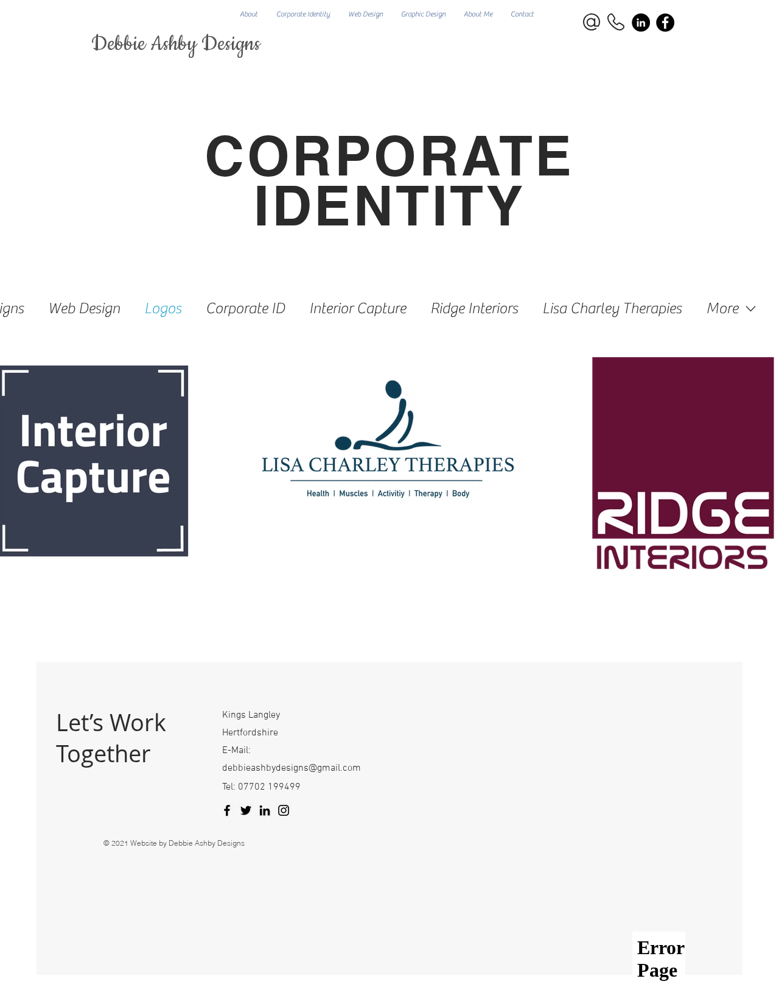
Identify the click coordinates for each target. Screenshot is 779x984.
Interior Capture (357, 308)
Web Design (84, 308)
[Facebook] (665, 22)
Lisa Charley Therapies (612, 308)
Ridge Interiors (474, 308)
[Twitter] (246, 810)
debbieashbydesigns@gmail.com (291, 768)
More (722, 308)
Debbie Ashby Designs (175, 44)
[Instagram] (283, 810)
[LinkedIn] (264, 810)
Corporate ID (245, 308)
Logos (162, 308)
